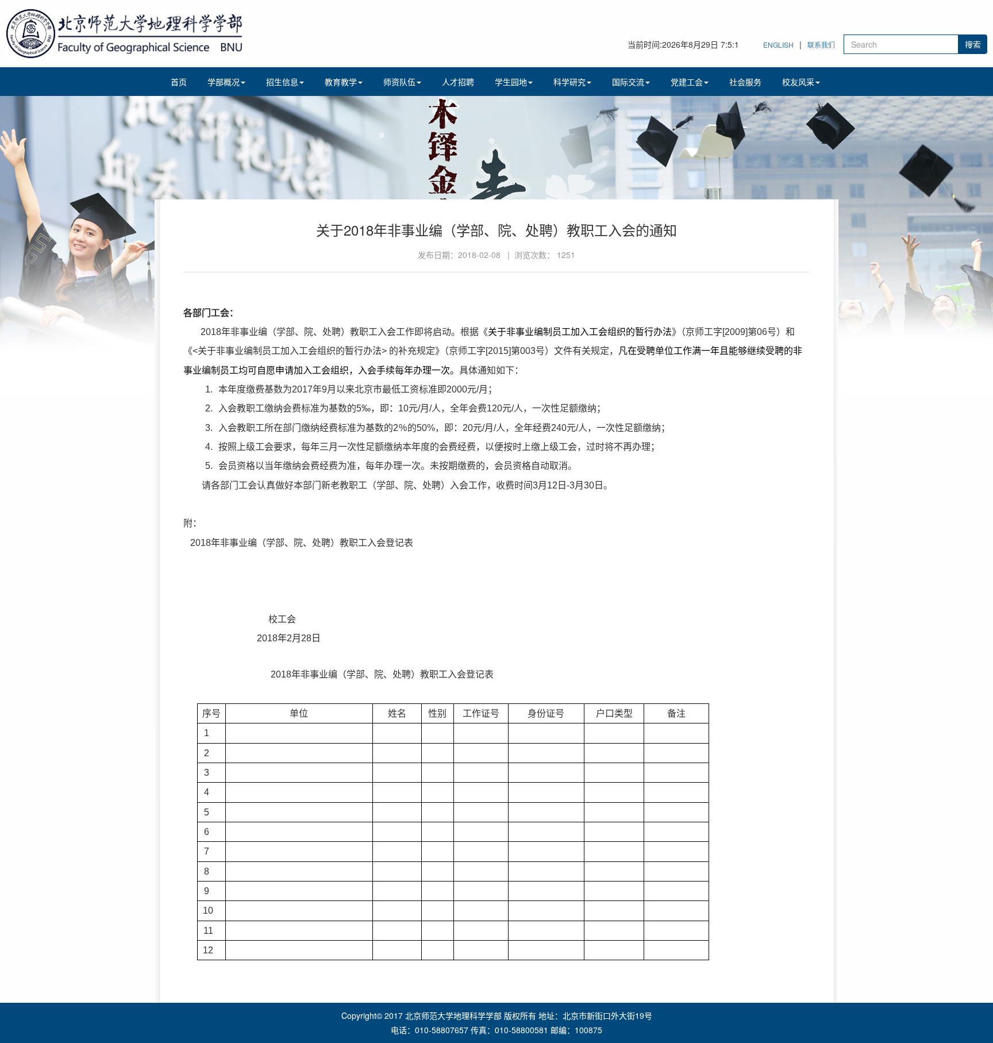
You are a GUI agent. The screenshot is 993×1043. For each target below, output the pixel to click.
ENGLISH (778, 44)
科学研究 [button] (569, 81)
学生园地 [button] (511, 81)
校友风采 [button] (798, 81)
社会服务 (745, 81)
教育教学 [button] (341, 81)
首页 (179, 81)
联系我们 (821, 44)
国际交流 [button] (628, 81)
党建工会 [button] (687, 81)
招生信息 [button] (282, 81)
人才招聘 (458, 81)
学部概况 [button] (223, 81)
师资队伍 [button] (399, 81)
